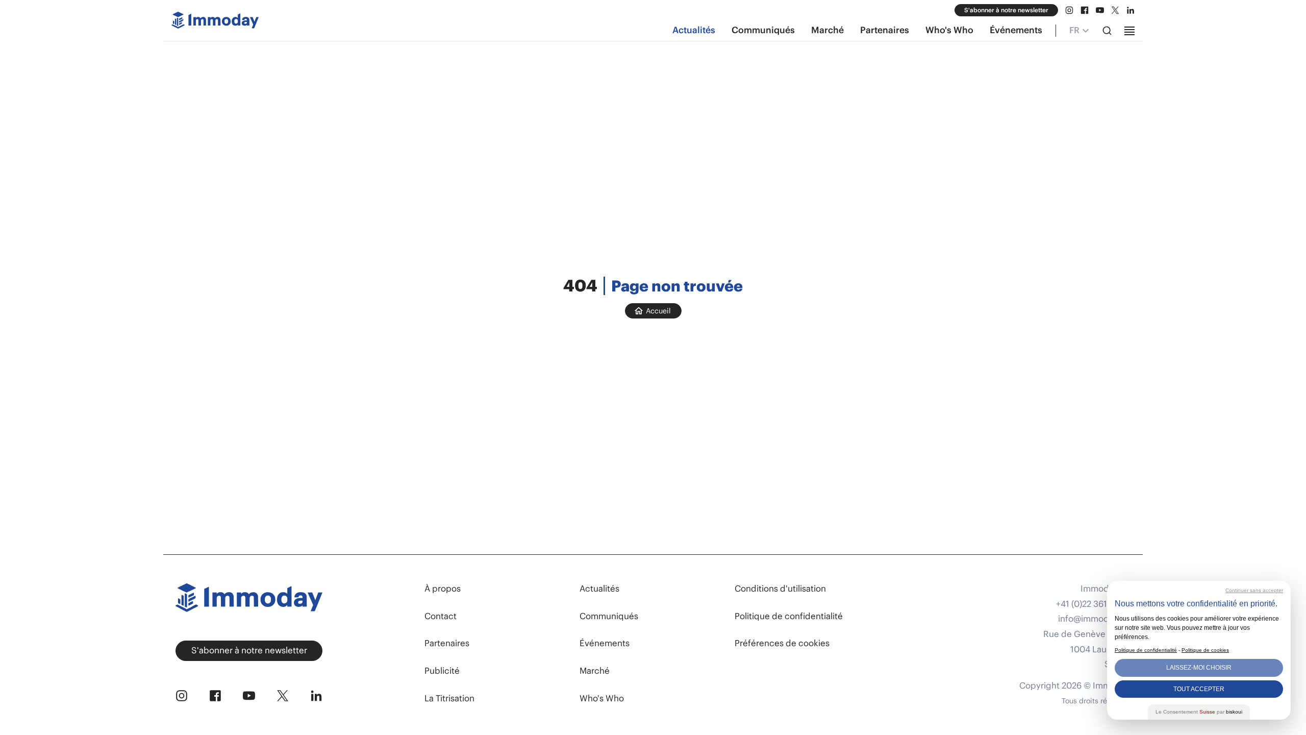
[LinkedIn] (1130, 10)
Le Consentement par (1199, 712)
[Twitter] (1115, 10)
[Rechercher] (1107, 31)
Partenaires (884, 30)
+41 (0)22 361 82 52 (1093, 604)
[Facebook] (1085, 10)
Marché (827, 30)
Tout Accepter (1198, 689)
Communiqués (763, 30)
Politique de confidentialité (789, 616)
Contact (440, 616)
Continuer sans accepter (1254, 590)
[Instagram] (1069, 10)
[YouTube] (1100, 10)
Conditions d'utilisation (780, 588)
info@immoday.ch (1094, 619)
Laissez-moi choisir (1199, 667)
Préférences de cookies (782, 643)
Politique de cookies (1205, 650)
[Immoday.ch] (215, 22)
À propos (442, 588)
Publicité (442, 670)
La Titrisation (449, 698)
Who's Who (949, 30)
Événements (1016, 30)
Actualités (693, 30)
